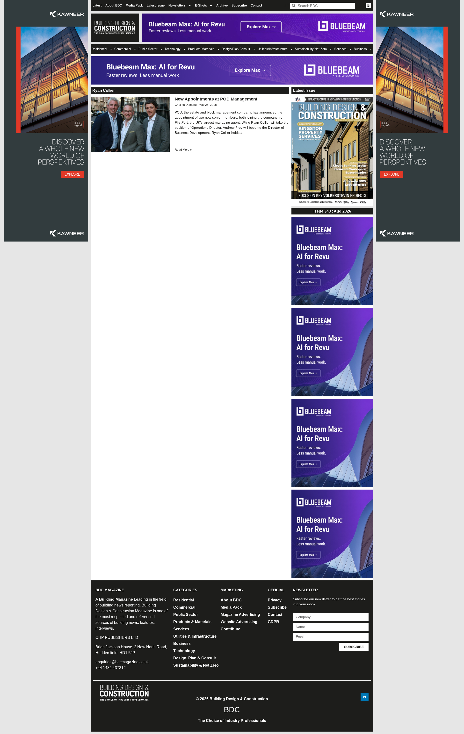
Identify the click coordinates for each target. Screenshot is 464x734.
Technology (173, 49)
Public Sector (147, 49)
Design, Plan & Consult (194, 658)
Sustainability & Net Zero (196, 665)
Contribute (230, 629)
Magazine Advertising (240, 615)
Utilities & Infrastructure (195, 636)
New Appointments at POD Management (216, 99)
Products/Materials (201, 49)
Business (360, 49)
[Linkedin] (368, 5)
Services (340, 49)
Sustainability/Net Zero (311, 49)
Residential (99, 49)
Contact (256, 5)
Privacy (275, 600)
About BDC (113, 5)
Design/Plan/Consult (236, 49)
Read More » (183, 149)
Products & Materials (192, 622)
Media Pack (134, 5)
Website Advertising (239, 622)
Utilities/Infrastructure (273, 49)
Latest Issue (156, 5)
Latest (97, 5)
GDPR (273, 622)
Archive (222, 5)
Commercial (122, 49)
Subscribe (239, 5)
